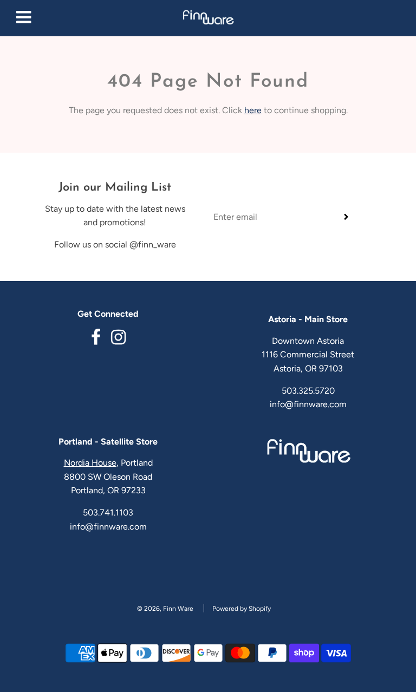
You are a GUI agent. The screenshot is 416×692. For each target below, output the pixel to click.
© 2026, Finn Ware (165, 608)
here (253, 110)
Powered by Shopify (241, 608)
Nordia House (90, 463)
